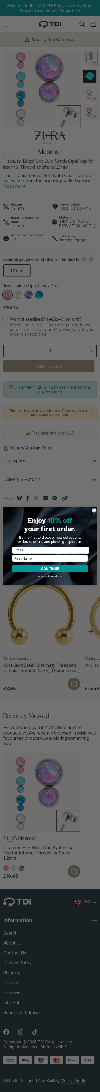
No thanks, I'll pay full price (50, 576)
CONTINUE (50, 568)
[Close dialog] (94, 510)
